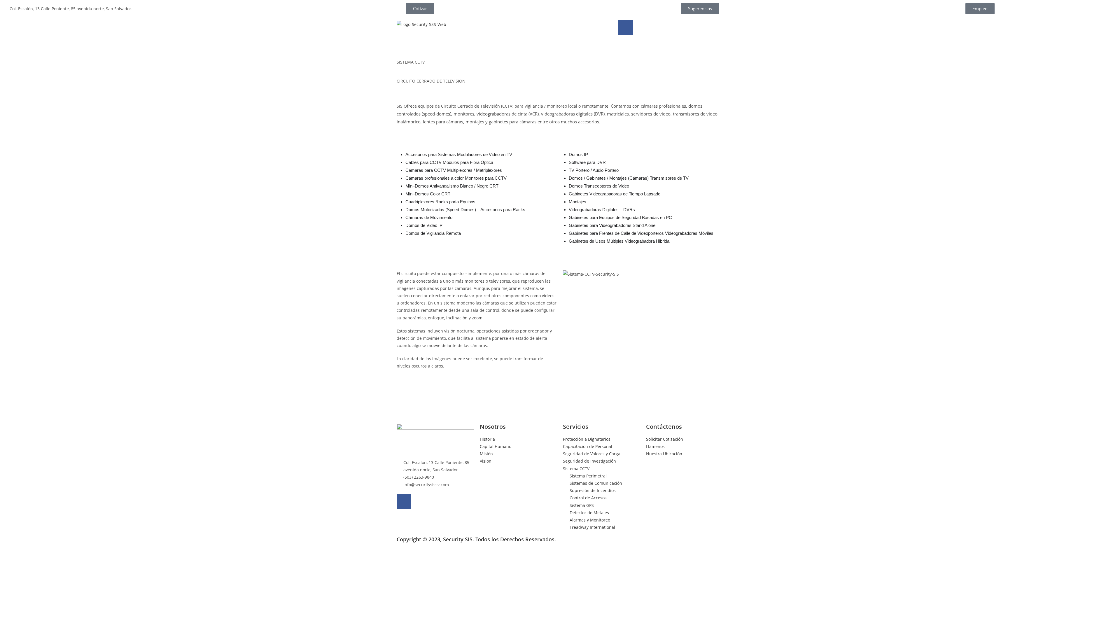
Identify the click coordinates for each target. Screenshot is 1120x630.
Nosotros (493, 426)
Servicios (575, 426)
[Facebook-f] (625, 27)
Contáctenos (664, 426)
